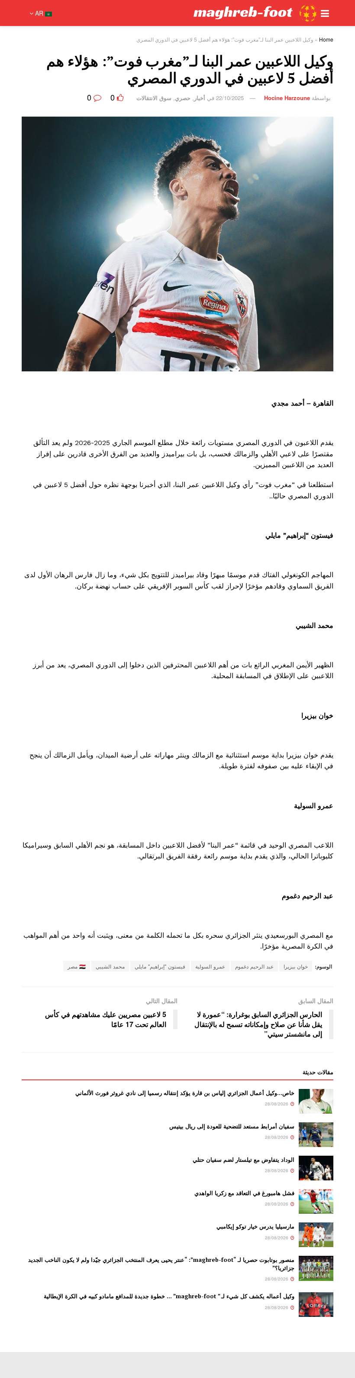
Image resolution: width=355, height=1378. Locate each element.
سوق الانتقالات (153, 98)
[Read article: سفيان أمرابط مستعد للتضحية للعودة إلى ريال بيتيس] (316, 1134)
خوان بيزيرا (296, 966)
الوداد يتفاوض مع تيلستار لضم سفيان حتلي (243, 1160)
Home (326, 39)
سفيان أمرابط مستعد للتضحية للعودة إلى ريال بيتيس (231, 1126)
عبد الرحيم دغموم (254, 966)
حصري (182, 98)
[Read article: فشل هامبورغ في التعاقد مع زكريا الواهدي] (316, 1201)
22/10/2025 (230, 98)
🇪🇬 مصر (77, 966)
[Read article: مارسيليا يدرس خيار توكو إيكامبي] (316, 1234)
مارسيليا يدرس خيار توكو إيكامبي (255, 1226)
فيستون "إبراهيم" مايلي (160, 966)
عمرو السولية (210, 966)
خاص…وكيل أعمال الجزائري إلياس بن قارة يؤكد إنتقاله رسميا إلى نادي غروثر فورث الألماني (184, 1093)
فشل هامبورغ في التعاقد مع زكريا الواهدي (244, 1193)
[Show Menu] (325, 13)
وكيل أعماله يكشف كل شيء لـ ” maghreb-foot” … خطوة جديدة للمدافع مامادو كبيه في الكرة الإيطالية (169, 1296)
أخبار (199, 98)
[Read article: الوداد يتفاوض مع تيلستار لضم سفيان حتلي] (316, 1168)
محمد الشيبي (110, 966)
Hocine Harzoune (287, 98)
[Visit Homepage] (188, 13)
